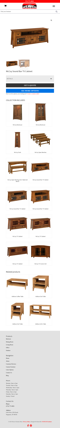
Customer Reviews (11, 364)
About (7, 361)
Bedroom (8, 339)
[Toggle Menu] (54, 6)
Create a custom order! (33, 94)
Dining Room (9, 342)
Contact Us (9, 372)
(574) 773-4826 (10, 406)
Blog (7, 375)
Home (7, 358)
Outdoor (8, 350)
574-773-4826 (29, 1)
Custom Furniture (10, 367)
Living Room (9, 344)
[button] (51, 20)
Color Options (10, 369)
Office (7, 347)
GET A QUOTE (30, 85)
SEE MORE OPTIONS (30, 91)
